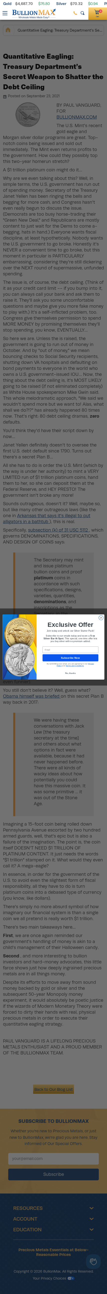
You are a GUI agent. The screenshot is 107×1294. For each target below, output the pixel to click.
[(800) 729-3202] (75, 13)
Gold (7, 3)
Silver (61, 3)
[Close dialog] (101, 617)
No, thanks (70, 673)
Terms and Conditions (75, 666)
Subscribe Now (70, 657)
